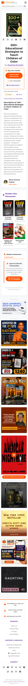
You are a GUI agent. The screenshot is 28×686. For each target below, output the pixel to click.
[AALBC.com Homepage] (9, 2)
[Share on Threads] (12, 39)
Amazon (9, 94)
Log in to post (9, 257)
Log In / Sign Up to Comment (14, 278)
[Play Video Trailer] (14, 454)
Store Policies (14, 634)
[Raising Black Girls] (20, 231)
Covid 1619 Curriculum (8, 218)
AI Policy (14, 631)
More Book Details (13, 85)
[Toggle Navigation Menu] (25, 2)
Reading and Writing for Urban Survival (8, 242)
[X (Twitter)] (16, 667)
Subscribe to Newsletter (14, 645)
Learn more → (13, 184)
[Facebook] (12, 667)
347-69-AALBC (15, 656)
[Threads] (20, 667)
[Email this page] (24, 39)
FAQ (14, 650)
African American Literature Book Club (13, 681)
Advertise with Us (14, 647)
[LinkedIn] (12, 671)
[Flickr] (20, 671)
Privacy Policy (14, 628)
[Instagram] (3, 667)
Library (20, 94)
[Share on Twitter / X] (20, 39)
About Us (14, 626)
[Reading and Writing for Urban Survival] (8, 231)
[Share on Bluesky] (16, 39)
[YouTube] (7, 667)
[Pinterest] (16, 671)
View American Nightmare (15, 477)
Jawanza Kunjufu (15, 65)
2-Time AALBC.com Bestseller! (13, 98)
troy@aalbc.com (14, 653)
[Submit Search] (24, 6)
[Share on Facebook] (3, 39)
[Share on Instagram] (7, 39)
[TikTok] (7, 671)
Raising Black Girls (20, 241)
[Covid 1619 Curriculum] (8, 208)
